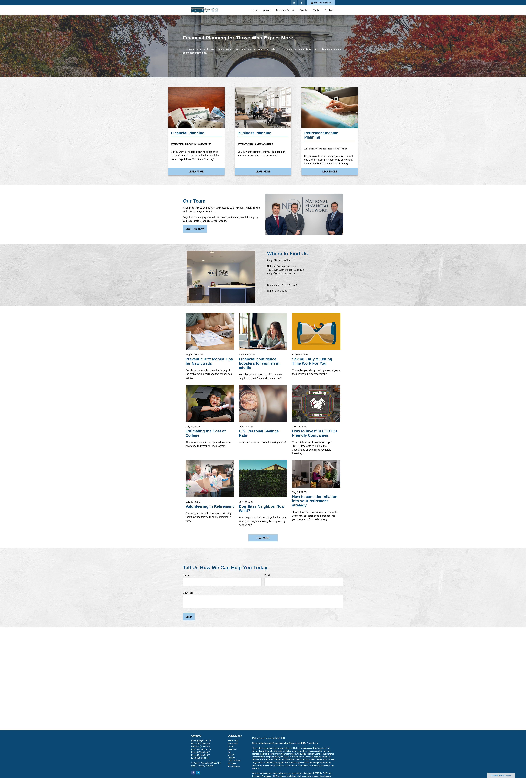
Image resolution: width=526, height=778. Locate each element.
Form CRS (280, 738)
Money (231, 755)
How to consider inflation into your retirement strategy (314, 501)
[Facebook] (301, 2)
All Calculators (234, 766)
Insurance (232, 749)
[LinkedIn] (294, 2)
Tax (229, 752)
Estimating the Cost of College (206, 433)
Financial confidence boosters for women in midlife (259, 363)
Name (186, 575)
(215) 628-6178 (204, 741)
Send (189, 616)
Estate (230, 746)
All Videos (232, 763)
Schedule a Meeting (322, 3)
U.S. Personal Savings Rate (259, 433)
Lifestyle (231, 758)
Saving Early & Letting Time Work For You (312, 361)
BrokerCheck (312, 743)
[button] (254, 10)
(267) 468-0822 (203, 743)
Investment (233, 743)
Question (188, 592)
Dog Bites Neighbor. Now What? (261, 508)
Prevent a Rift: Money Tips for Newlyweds (209, 361)
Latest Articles (234, 760)
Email (267, 575)
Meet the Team (195, 228)
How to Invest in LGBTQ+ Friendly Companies (315, 433)
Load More (263, 537)
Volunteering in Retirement (210, 506)
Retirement (233, 740)
